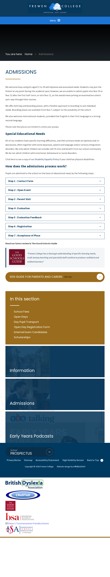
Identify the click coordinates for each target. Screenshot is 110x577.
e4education (79, 466)
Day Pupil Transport (26, 322)
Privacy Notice (14, 460)
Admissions (46, 54)
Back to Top (93, 460)
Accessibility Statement (47, 460)
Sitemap (28, 460)
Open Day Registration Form (32, 327)
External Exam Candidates (30, 332)
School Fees (21, 311)
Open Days (21, 317)
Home (28, 54)
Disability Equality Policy (47, 159)
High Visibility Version (73, 460)
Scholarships (22, 337)
